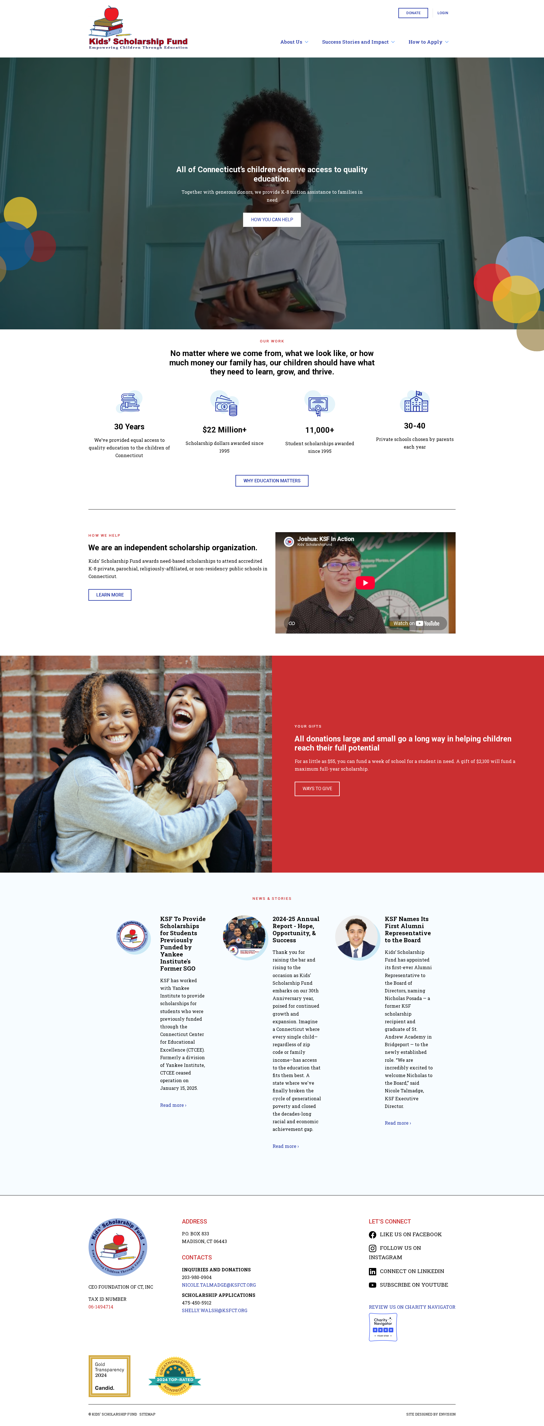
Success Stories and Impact (355, 42)
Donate (413, 13)
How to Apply (426, 42)
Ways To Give (317, 788)
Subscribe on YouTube (413, 1284)
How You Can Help (272, 219)
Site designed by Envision (431, 1414)
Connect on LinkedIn (411, 1270)
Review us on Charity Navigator (412, 1307)
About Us (291, 42)
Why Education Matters (272, 480)
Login (442, 13)
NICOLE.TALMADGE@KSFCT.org (219, 1285)
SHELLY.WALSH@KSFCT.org (214, 1310)
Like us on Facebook (410, 1234)
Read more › (173, 1105)
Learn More (110, 595)
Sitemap (147, 1414)
